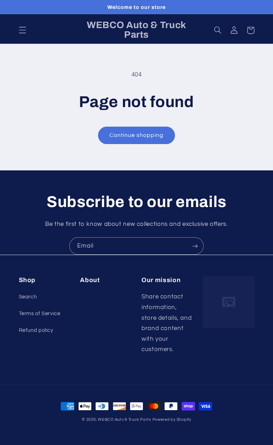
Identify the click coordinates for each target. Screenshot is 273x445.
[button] (22, 30)
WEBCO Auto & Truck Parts (124, 420)
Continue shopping (136, 135)
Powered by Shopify (171, 420)
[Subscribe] (195, 246)
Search (28, 297)
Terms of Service (39, 313)
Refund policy (36, 330)
